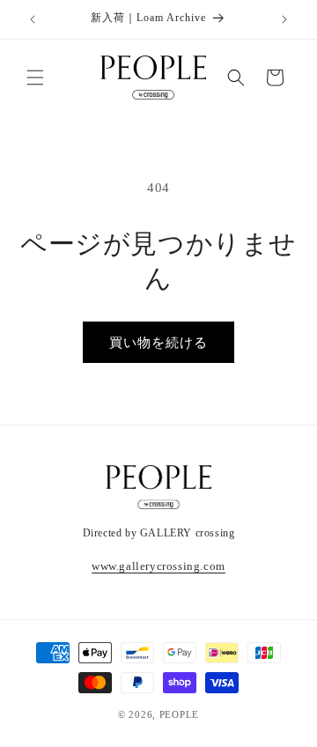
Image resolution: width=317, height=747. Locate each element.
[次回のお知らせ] (284, 19)
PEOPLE (179, 714)
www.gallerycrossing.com (158, 566)
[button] (35, 77)
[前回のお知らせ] (32, 19)
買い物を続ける (158, 343)
